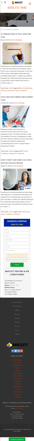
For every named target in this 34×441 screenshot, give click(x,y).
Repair (17, 90)
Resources (17, 318)
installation (4, 153)
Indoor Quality (17, 306)
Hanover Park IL (18, 379)
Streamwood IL (18, 386)
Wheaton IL (18, 394)
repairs (3, 214)
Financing (17, 322)
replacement (12, 153)
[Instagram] (21, 350)
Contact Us (17, 326)
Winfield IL (17, 397)
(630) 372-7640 (17, 7)
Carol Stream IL (18, 373)
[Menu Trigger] (30, 3)
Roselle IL (17, 381)
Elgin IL (18, 368)
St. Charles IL (18, 384)
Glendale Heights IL (18, 376)
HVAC (11, 88)
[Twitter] (15, 350)
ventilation (16, 214)
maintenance (10, 90)
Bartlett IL (17, 371)
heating (3, 90)
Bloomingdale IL (18, 360)
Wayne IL (17, 389)
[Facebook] (12, 350)
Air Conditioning (27, 88)
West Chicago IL (18, 392)
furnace (25, 151)
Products (17, 314)
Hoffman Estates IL (18, 365)
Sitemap (17, 334)
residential (23, 90)
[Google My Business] (18, 350)
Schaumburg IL (17, 363)
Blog (4, 29)
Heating (11, 151)
